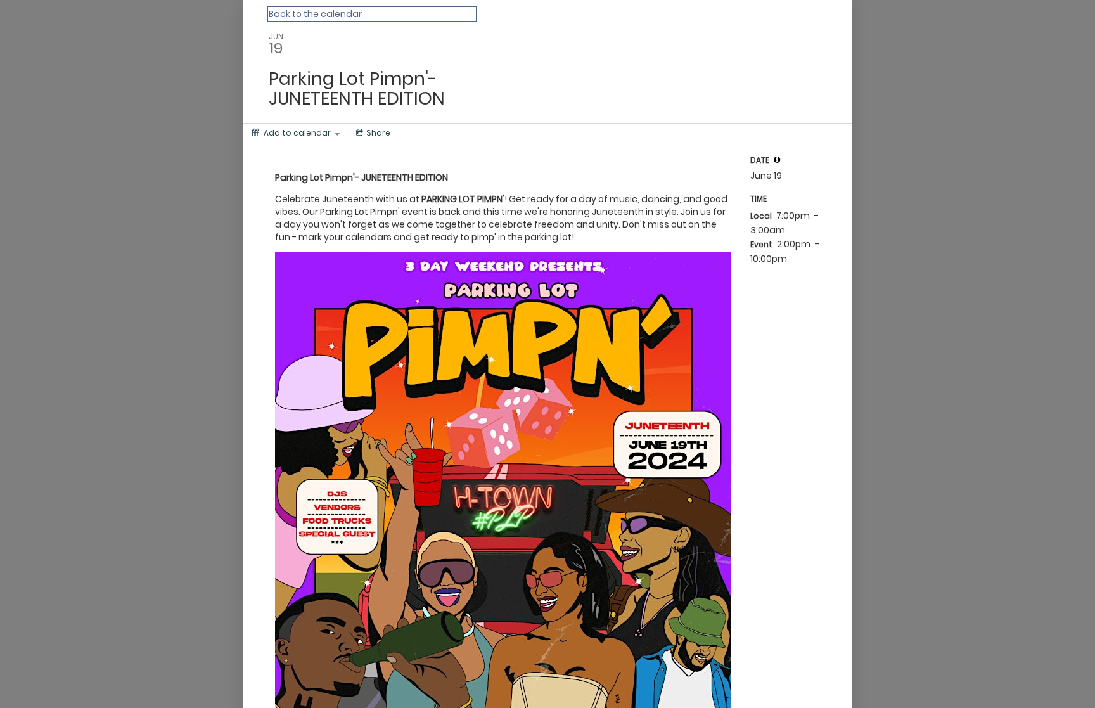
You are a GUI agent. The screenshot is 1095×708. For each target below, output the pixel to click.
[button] (777, 160)
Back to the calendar (315, 14)
